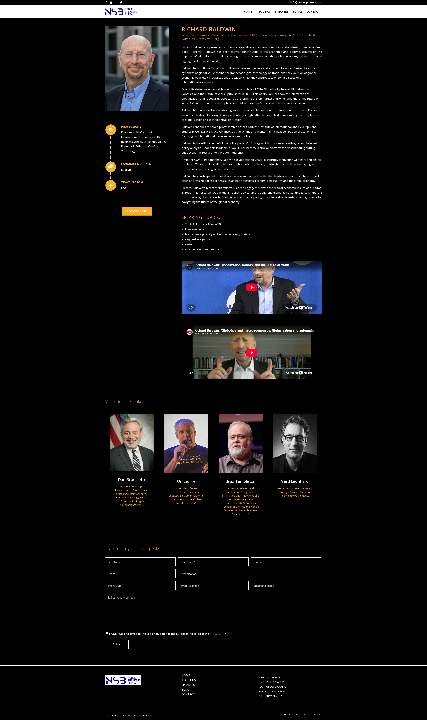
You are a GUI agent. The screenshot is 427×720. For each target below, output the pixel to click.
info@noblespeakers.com (306, 2)
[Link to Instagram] (111, 2)
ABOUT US (189, 680)
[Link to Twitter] (121, 2)
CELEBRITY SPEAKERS (270, 696)
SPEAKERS (188, 685)
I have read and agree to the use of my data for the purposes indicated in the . (167, 634)
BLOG (185, 689)
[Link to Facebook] (106, 2)
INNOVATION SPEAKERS (271, 691)
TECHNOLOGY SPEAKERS (272, 686)
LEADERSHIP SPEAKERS (271, 682)
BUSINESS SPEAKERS (270, 677)
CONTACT (188, 694)
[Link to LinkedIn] (116, 2)
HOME (186, 675)
